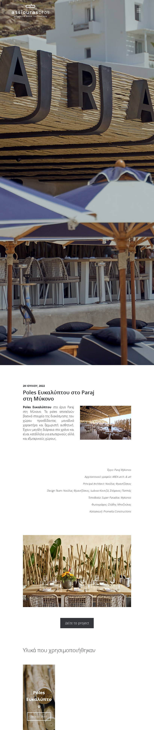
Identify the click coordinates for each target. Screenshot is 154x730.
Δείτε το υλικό (39, 716)
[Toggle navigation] (138, 10)
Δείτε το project (77, 623)
